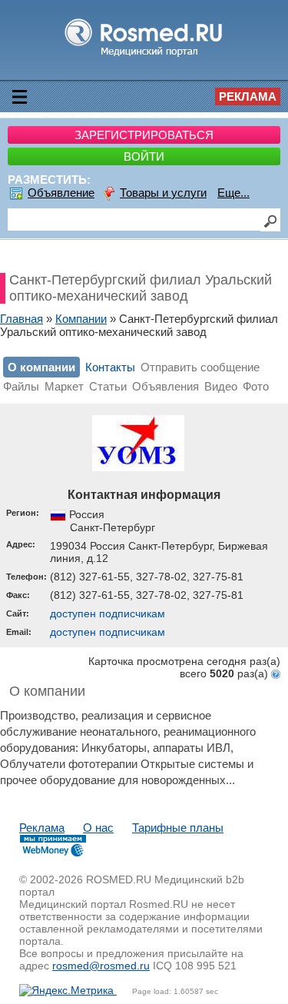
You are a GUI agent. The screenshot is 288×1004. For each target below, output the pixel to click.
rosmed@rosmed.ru (101, 965)
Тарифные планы (177, 827)
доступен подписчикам (107, 613)
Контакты (110, 367)
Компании (81, 318)
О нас (98, 827)
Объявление (61, 192)
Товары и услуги (163, 192)
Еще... (233, 192)
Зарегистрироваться (144, 134)
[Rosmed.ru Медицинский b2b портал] (144, 55)
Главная (21, 318)
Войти (144, 156)
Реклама (247, 96)
